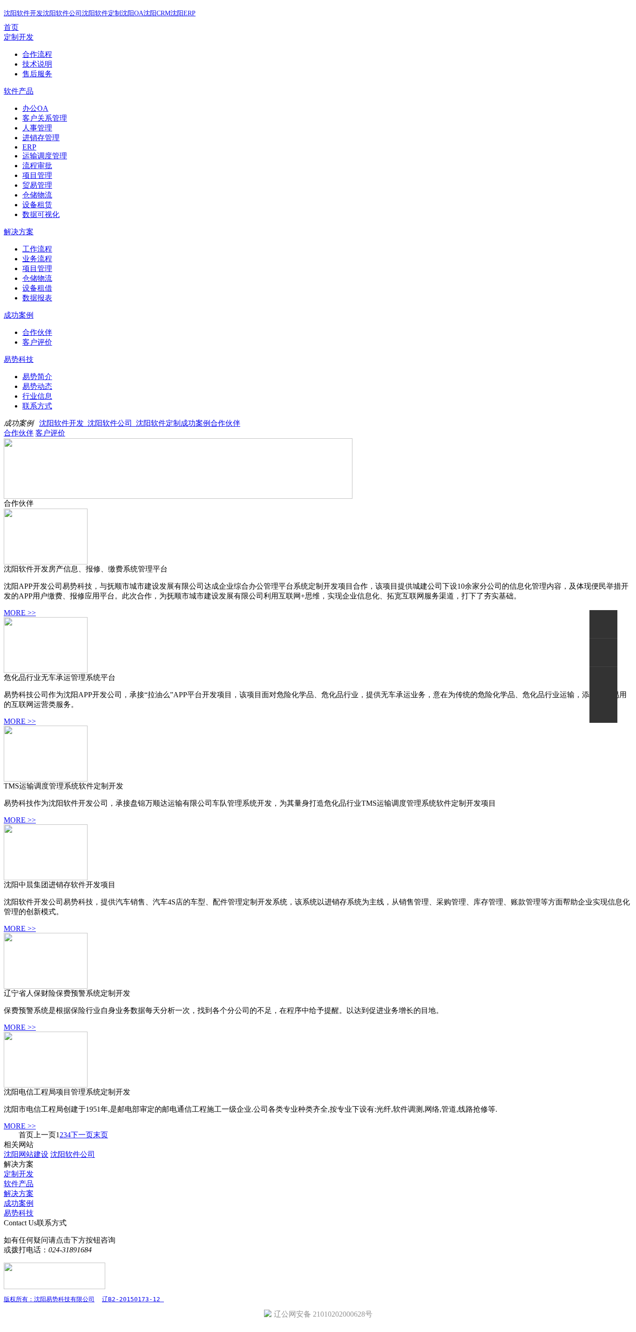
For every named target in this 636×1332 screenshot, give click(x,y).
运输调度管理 (44, 156)
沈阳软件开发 (23, 13)
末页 (100, 1135)
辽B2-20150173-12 (133, 1299)
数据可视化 (41, 214)
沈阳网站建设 (26, 1154)
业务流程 (37, 259)
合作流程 (37, 54)
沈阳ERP (183, 13)
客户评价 (37, 342)
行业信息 (37, 396)
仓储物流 (37, 195)
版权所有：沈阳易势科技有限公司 (49, 1299)
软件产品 (19, 91)
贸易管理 (37, 185)
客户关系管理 (44, 118)
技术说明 (37, 64)
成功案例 (19, 315)
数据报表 (37, 298)
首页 (11, 27)
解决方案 (19, 232)
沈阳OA (132, 13)
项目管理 (37, 175)
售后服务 (37, 74)
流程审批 (37, 166)
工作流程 (37, 249)
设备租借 (37, 288)
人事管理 (37, 128)
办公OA (35, 108)
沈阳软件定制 (101, 13)
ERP (29, 147)
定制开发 (19, 37)
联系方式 (37, 406)
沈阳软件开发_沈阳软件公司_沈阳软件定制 (110, 423)
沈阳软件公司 (62, 13)
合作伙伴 (37, 332)
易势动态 (37, 386)
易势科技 (19, 359)
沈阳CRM (156, 13)
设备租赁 (37, 205)
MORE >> (20, 613)
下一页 (82, 1135)
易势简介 (37, 377)
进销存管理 (41, 138)
